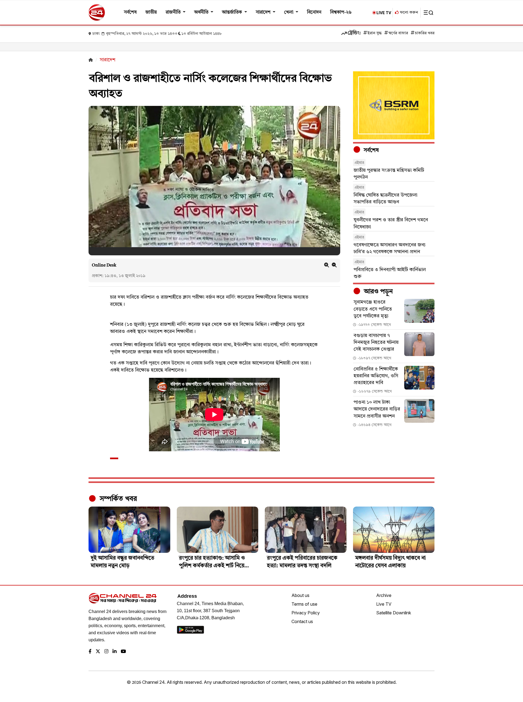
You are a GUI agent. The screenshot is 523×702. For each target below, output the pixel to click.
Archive (383, 595)
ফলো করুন (408, 13)
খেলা (289, 12)
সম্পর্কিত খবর (117, 498)
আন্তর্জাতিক (232, 12)
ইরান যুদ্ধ (374, 33)
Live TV (383, 604)
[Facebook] (90, 651)
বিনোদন (314, 12)
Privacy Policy (305, 612)
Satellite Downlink (393, 612)
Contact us (302, 621)
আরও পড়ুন (377, 292)
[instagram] (106, 651)
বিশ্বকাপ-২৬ (341, 12)
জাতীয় (151, 12)
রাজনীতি (174, 12)
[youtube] (123, 651)
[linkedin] (114, 651)
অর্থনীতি (201, 12)
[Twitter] (98, 651)
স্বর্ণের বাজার (398, 33)
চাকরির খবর (424, 33)
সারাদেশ (264, 12)
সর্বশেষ (130, 12)
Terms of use (304, 604)
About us (300, 595)
